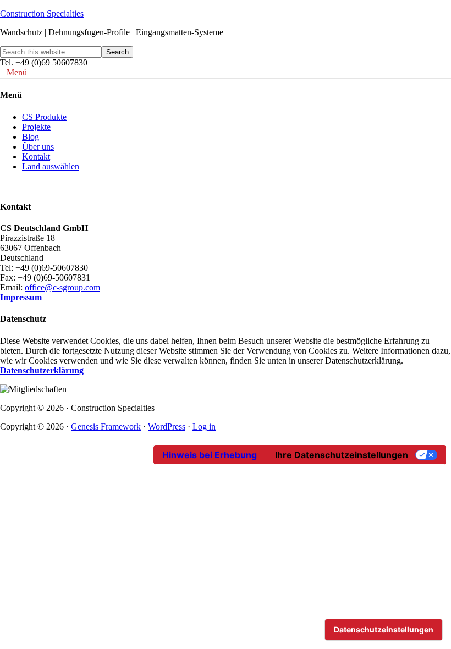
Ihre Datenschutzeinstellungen (341, 454)
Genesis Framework (106, 426)
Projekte (36, 126)
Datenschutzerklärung (42, 370)
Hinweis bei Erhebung (209, 454)
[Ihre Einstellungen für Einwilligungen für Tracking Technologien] (383, 629)
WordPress (166, 426)
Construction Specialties (42, 13)
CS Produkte (44, 117)
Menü (17, 72)
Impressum (21, 297)
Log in (204, 426)
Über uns (38, 146)
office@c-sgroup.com (62, 287)
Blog (30, 136)
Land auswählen (50, 166)
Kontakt (36, 156)
